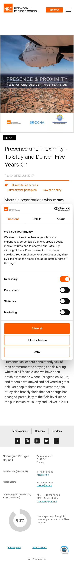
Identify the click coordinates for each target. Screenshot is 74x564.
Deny (37, 351)
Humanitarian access (25, 185)
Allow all (37, 328)
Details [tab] (37, 218)
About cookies (40, 547)
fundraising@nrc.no (47, 501)
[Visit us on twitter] (37, 441)
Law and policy (52, 190)
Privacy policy (14, 547)
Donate (54, 10)
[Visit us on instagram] (27, 441)
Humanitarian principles (22, 190)
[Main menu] (68, 10)
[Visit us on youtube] (56, 441)
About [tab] (61, 218)
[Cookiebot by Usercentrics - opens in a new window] (54, 209)
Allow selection (37, 340)
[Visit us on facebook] (17, 441)
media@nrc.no (44, 485)
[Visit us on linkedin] (46, 441)
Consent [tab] (13, 218)
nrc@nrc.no (43, 475)
